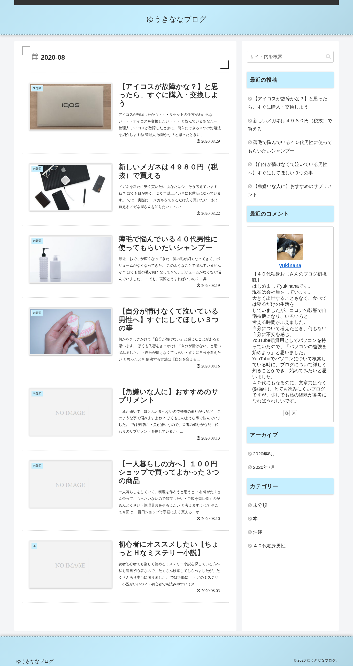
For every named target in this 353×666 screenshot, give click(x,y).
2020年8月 (264, 453)
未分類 (260, 505)
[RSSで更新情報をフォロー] (294, 413)
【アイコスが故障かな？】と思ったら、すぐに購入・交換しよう (287, 103)
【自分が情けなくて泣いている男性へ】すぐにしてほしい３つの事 (287, 168)
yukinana (290, 265)
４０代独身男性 (269, 545)
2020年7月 (264, 467)
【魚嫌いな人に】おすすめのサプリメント (290, 190)
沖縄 (257, 532)
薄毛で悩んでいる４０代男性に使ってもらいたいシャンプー (290, 146)
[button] (328, 56)
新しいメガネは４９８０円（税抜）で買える (290, 125)
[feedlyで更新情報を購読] (286, 413)
